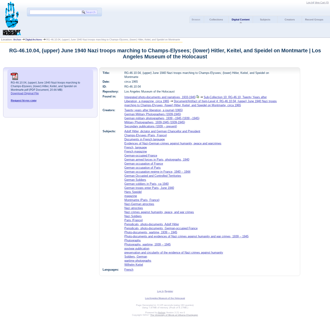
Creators (290, 19)
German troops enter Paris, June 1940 (149, 188)
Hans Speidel (133, 192)
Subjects (265, 19)
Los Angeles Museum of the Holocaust (165, 298)
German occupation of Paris (142, 167)
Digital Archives (33, 39)
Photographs (132, 240)
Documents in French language (144, 139)
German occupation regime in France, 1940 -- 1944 (157, 171)
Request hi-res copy (24, 100)
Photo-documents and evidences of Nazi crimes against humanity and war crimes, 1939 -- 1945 (186, 236)
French (128, 269)
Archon (17, 39)
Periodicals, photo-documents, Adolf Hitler (151, 224)
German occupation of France (143, 163)
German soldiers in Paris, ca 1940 (146, 183)
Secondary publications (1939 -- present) (150, 126)
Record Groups (314, 19)
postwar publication (136, 248)
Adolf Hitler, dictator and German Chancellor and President (162, 131)
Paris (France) (133, 220)
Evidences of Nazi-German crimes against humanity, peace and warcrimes (172, 143)
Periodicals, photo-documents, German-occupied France (161, 228)
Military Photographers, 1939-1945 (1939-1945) (154, 122)
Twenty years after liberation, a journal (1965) (153, 110)
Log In (309, 2)
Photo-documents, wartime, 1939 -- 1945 (150, 232)
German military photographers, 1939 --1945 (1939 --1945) (161, 118)
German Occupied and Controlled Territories (152, 175)
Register (169, 291)
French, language (135, 147)
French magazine (135, 151)
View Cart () (322, 2)
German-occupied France (140, 155)
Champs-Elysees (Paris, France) (145, 135)
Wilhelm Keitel (133, 264)
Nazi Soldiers (133, 216)
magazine (130, 196)
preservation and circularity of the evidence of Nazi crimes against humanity (173, 252)
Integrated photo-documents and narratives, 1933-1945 (159, 97)
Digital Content (241, 19)
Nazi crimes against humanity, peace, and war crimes (159, 212)
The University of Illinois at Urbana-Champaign (174, 315)
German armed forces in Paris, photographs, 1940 (156, 159)
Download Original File (25, 93)
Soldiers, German (135, 256)
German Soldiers (135, 179)
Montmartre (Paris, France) (141, 200)
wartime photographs (137, 260)
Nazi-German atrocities (139, 204)
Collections (216, 19)
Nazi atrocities (133, 208)
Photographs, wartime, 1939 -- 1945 (147, 244)
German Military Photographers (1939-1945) (152, 114)
